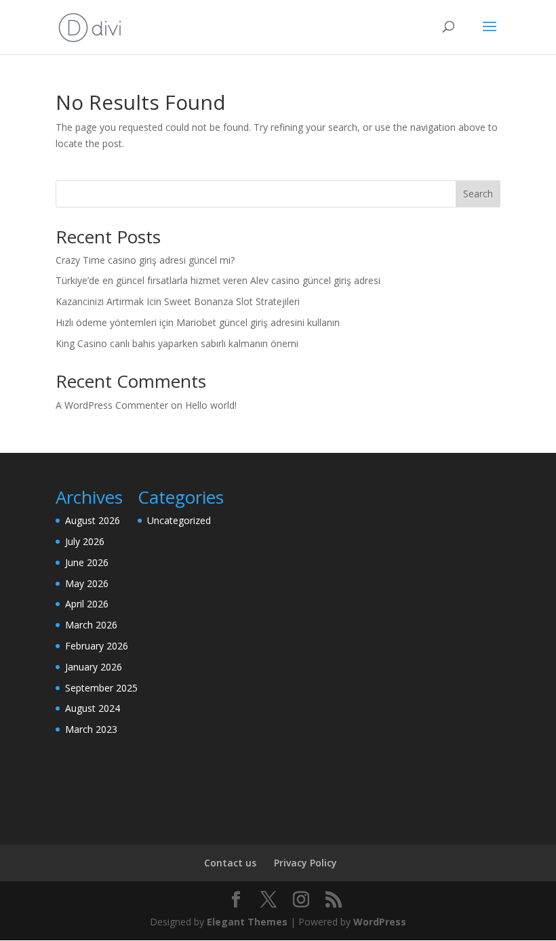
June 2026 (86, 562)
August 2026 (92, 520)
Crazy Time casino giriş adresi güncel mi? (145, 260)
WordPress (379, 921)
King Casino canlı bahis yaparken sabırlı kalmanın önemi (177, 343)
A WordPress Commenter (112, 405)
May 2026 (86, 583)
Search (478, 193)
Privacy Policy (305, 862)
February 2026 (96, 645)
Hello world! (211, 405)
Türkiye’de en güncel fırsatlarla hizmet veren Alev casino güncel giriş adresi (218, 280)
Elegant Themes (247, 921)
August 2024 (92, 708)
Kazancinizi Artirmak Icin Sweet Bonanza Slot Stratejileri (178, 301)
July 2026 (84, 541)
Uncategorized (179, 520)
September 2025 (101, 687)
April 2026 (86, 603)
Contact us (230, 862)
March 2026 (91, 624)
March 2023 (91, 729)
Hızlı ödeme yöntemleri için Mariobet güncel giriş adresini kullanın (198, 322)
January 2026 (93, 666)
